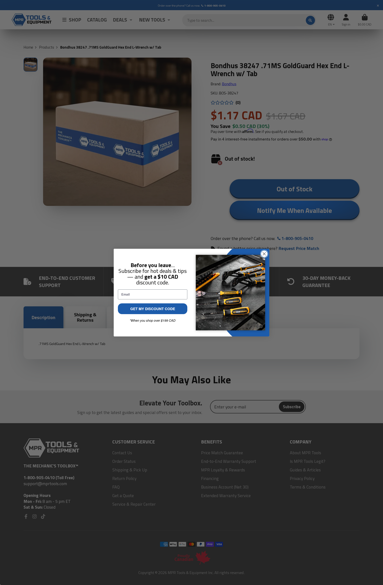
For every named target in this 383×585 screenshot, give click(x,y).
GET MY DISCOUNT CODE (152, 308)
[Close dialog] (264, 253)
